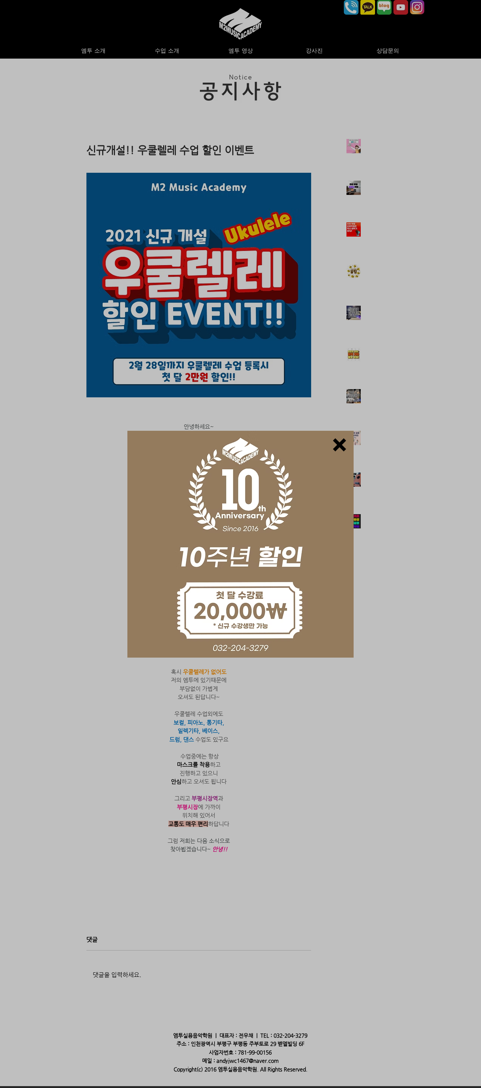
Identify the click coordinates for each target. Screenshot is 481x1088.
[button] (339, 444)
